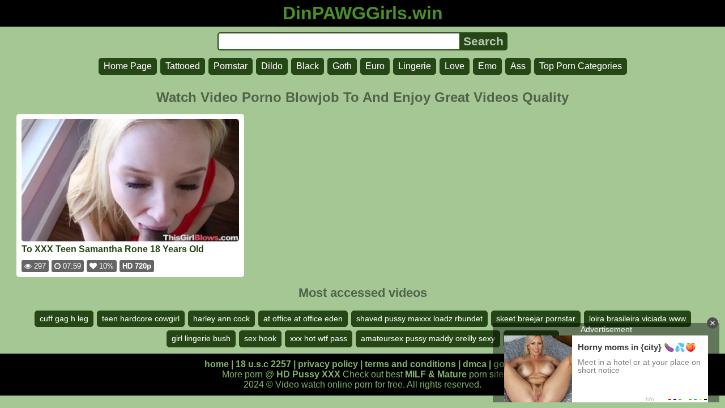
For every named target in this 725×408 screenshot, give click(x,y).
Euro (375, 66)
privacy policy (328, 364)
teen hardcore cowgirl (141, 318)
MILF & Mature (436, 374)
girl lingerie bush (201, 338)
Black (307, 66)
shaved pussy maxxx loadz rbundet (419, 318)
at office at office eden (303, 318)
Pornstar (231, 66)
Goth (342, 66)
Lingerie (414, 66)
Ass (518, 66)
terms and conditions (410, 364)
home (216, 364)
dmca (475, 364)
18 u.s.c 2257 (263, 364)
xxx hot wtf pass (318, 338)
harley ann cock (221, 318)
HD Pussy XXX (308, 374)
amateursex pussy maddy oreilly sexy (428, 338)
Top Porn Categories (580, 66)
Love (454, 66)
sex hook (260, 338)
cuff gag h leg (64, 318)
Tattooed (182, 66)
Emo (487, 66)
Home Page (128, 66)
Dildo (272, 66)
